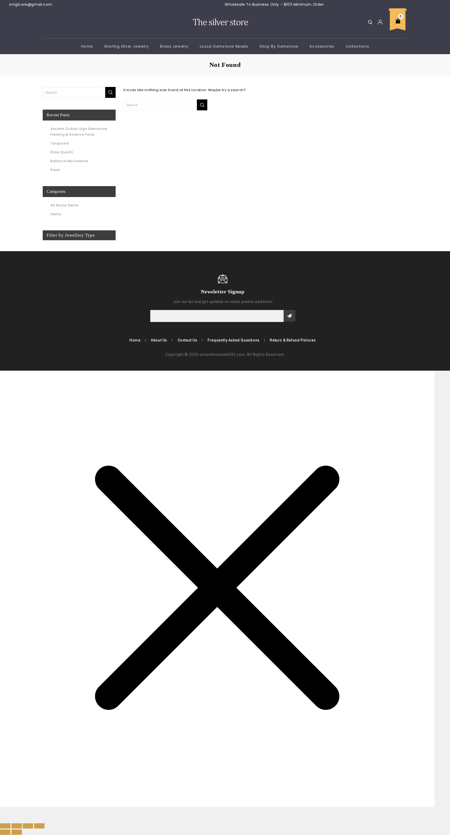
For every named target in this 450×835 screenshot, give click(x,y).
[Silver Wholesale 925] (220, 22)
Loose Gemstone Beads (224, 46)
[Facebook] (39, 291)
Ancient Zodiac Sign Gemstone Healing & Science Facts (79, 131)
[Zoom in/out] (5, 825)
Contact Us (187, 340)
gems (56, 214)
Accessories (321, 46)
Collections (357, 46)
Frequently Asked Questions (234, 340)
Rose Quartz (62, 152)
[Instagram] (55, 291)
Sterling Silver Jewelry (126, 46)
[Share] (28, 825)
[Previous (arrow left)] (5, 832)
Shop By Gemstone (278, 46)
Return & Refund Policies (293, 340)
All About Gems (64, 205)
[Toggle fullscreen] (16, 825)
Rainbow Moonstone (69, 161)
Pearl (55, 169)
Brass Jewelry (174, 46)
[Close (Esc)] (39, 825)
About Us (159, 340)
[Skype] (47, 291)
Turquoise (60, 143)
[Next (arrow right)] (16, 832)
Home (87, 46)
